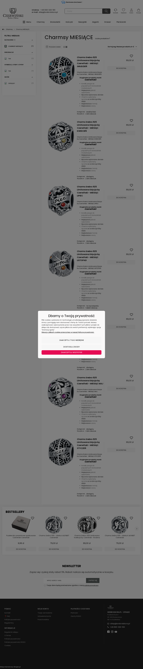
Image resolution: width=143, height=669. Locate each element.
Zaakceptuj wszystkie (71, 352)
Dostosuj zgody (71, 347)
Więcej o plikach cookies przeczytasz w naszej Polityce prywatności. (68, 332)
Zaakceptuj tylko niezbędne (71, 340)
